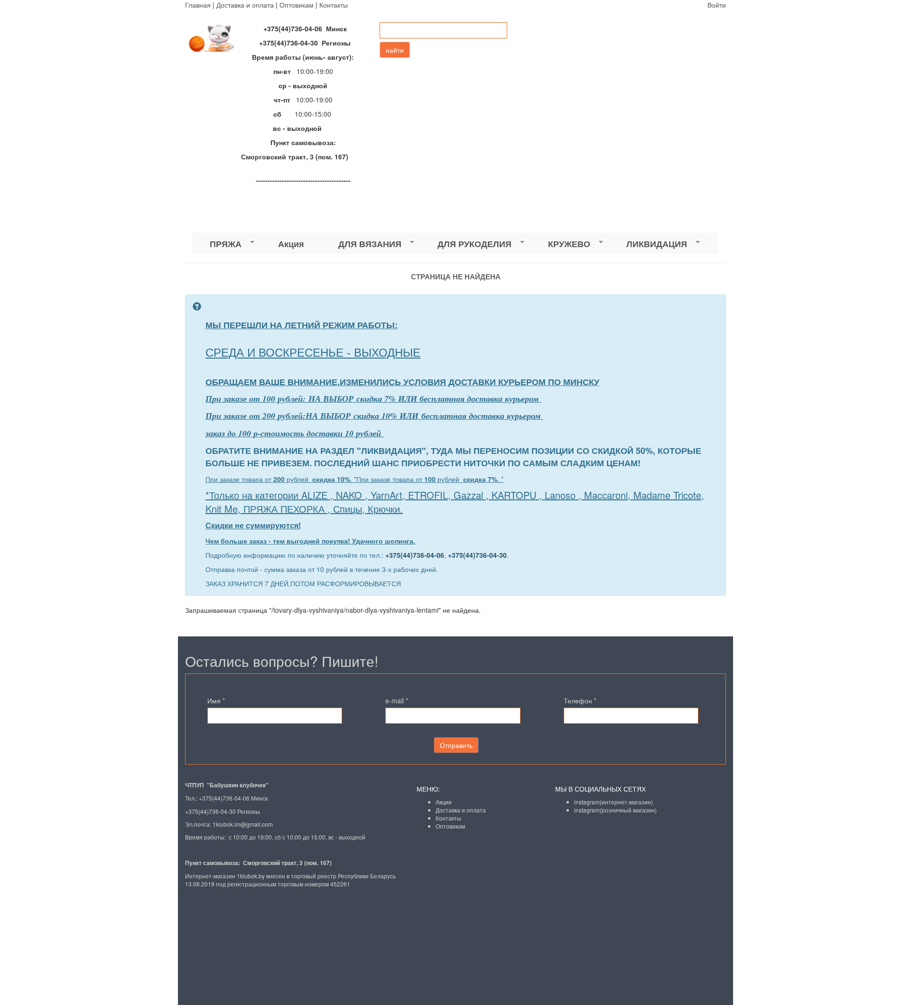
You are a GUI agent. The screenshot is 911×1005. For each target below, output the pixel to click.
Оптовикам (296, 4)
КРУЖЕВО (560, 244)
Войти (716, 4)
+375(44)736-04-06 (414, 555)
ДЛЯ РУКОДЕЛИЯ (465, 244)
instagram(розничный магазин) (615, 810)
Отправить (456, 745)
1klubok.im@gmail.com (243, 824)
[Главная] (216, 38)
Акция (291, 244)
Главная (198, 4)
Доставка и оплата (245, 4)
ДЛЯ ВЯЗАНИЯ (361, 244)
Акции (444, 802)
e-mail (396, 700)
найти (395, 50)
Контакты (333, 4)
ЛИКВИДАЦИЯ (648, 244)
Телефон (580, 700)
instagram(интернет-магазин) (613, 802)
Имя (216, 700)
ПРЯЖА (217, 244)
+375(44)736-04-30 (477, 555)
